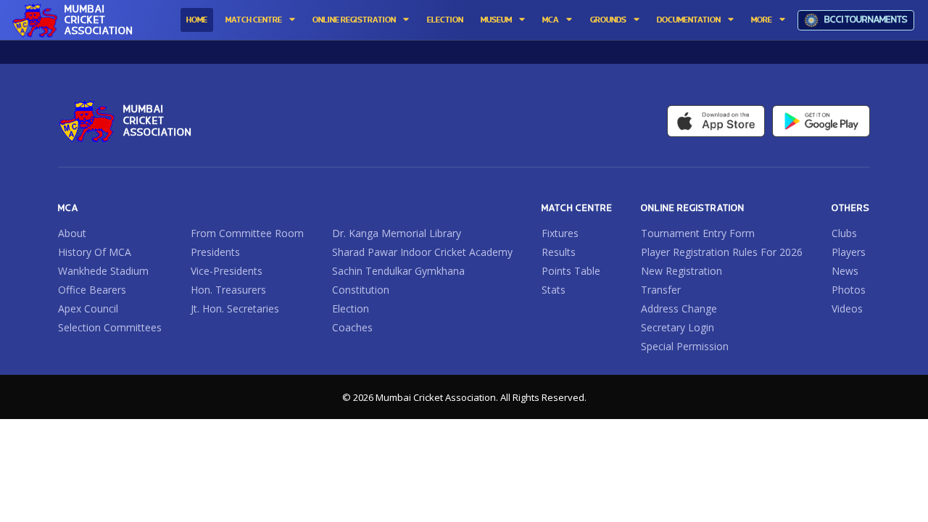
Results (559, 252)
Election (350, 308)
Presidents (215, 252)
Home (196, 20)
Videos (847, 308)
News (845, 271)
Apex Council (88, 308)
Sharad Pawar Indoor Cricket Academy (422, 252)
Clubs (844, 233)
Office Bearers (92, 290)
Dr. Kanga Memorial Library (396, 233)
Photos (849, 290)
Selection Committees (110, 327)
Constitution (360, 290)
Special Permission (685, 346)
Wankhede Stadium (103, 271)
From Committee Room (247, 233)
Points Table (571, 271)
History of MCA (94, 252)
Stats (554, 290)
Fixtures (560, 233)
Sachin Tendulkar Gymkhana (398, 271)
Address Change (679, 308)
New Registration (681, 271)
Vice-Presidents (226, 271)
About (72, 233)
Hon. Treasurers (228, 290)
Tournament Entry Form (698, 233)
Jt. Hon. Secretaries (235, 308)
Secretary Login (677, 327)
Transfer (661, 290)
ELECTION (445, 20)
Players (849, 252)
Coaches (352, 327)
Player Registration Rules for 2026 (722, 252)
